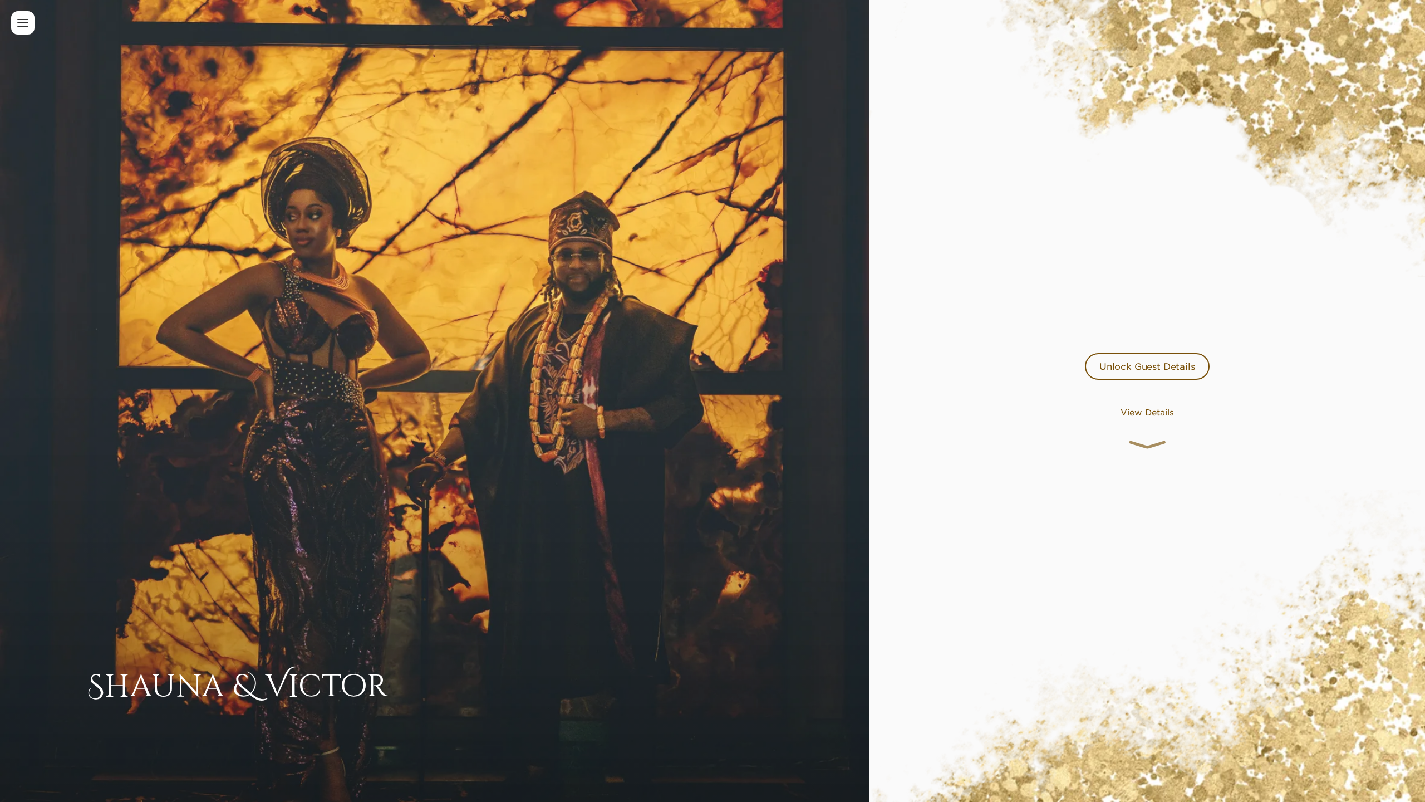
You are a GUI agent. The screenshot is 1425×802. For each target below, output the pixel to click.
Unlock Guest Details (1147, 365)
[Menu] (23, 23)
